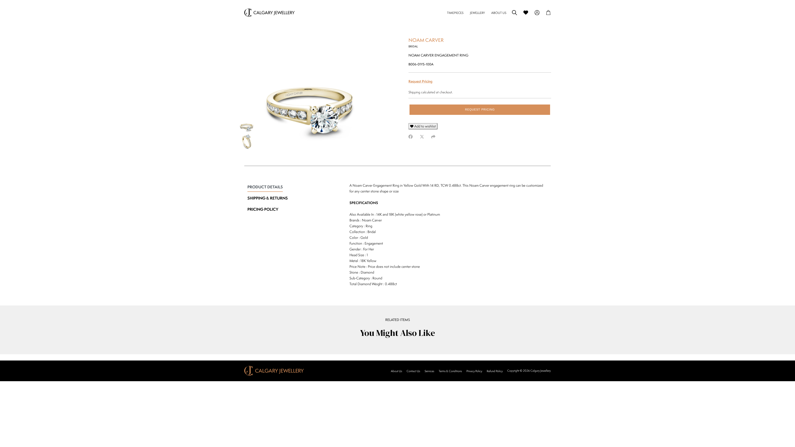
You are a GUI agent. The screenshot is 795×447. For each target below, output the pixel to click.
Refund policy (495, 371)
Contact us (413, 371)
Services (429, 371)
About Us (396, 371)
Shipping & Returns (267, 198)
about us (498, 13)
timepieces (455, 13)
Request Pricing (420, 81)
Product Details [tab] (265, 187)
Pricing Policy (262, 209)
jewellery (477, 13)
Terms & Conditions (450, 371)
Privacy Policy (474, 371)
